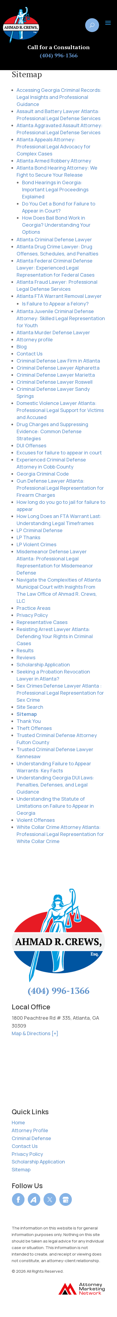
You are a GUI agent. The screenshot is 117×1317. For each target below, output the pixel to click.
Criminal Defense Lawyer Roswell (55, 382)
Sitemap (27, 714)
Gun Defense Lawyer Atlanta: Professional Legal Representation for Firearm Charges (60, 488)
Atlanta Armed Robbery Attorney (54, 160)
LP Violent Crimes (36, 544)
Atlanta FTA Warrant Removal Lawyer (59, 296)
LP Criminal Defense (40, 530)
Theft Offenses (34, 728)
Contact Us (29, 353)
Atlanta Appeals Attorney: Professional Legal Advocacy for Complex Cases (54, 146)
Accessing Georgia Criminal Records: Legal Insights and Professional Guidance (59, 97)
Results (25, 650)
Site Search (30, 707)
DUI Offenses (31, 445)
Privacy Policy (32, 615)
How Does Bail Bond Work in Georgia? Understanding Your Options (56, 224)
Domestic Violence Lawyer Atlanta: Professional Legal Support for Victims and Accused (60, 410)
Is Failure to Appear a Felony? (55, 303)
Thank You (29, 721)
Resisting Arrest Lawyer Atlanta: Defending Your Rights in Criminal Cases (55, 636)
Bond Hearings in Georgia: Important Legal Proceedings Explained (55, 189)
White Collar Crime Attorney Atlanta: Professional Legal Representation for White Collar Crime (60, 834)
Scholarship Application (43, 664)
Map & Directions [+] (35, 1033)
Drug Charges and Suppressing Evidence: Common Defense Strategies (52, 431)
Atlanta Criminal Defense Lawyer (54, 239)
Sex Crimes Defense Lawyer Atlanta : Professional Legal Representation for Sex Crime (60, 692)
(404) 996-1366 (59, 55)
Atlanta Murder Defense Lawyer (53, 332)
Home (18, 1122)
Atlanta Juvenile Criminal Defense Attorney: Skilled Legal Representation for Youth (61, 318)
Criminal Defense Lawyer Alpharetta (58, 367)
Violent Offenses (36, 820)
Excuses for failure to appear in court (59, 452)
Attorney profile (35, 339)
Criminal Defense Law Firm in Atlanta (58, 360)
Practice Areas (33, 608)
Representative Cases (42, 622)
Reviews (26, 657)
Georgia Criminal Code (43, 473)
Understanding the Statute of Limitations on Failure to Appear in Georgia (55, 805)
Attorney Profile (30, 1130)
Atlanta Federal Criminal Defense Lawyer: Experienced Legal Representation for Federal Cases (55, 267)
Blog (22, 346)
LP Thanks (28, 537)
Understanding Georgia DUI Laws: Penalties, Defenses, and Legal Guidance (55, 784)
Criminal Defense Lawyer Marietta (56, 375)
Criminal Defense (31, 1138)
